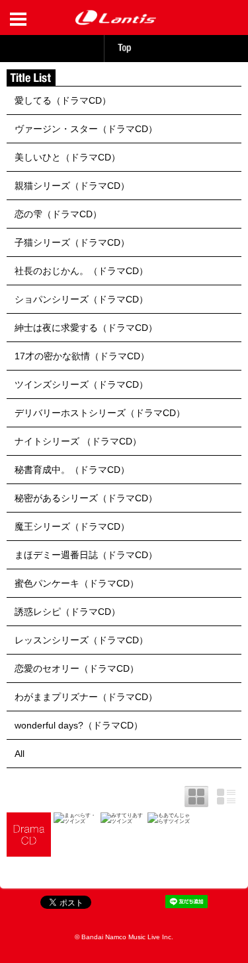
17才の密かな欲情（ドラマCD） (82, 356)
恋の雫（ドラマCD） (58, 214)
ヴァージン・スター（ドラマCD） (86, 129)
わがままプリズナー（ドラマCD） (86, 697)
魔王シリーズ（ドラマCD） (72, 526)
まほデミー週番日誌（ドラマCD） (86, 555)
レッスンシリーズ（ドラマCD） (81, 640)
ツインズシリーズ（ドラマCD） (81, 384)
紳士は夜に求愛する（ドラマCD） (86, 327)
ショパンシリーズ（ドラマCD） (81, 299)
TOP (124, 48)
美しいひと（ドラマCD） (67, 157)
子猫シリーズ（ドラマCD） (72, 242)
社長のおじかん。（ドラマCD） (81, 271)
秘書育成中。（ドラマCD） (72, 469)
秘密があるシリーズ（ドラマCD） (86, 498)
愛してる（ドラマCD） (63, 100)
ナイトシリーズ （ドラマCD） (78, 441)
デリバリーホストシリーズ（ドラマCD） (100, 413)
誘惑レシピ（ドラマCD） (67, 611)
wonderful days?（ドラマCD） (79, 725)
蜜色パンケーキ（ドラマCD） (77, 583)
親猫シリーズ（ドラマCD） (72, 185)
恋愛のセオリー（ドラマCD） (77, 668)
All (19, 753)
